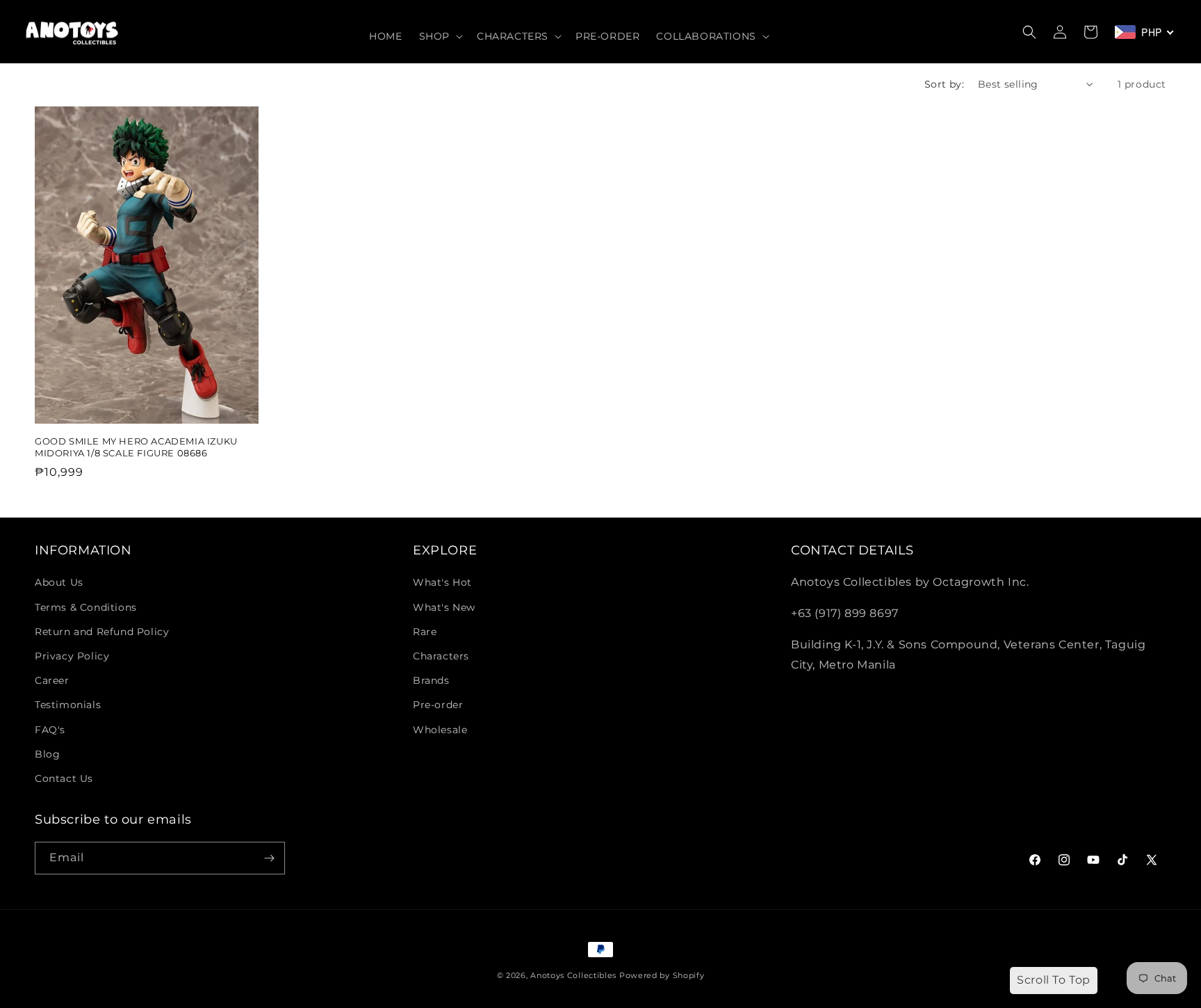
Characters (441, 656)
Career (52, 680)
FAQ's (50, 729)
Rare (424, 631)
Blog (47, 754)
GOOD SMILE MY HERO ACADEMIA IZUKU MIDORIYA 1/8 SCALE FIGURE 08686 (136, 446)
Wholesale (440, 729)
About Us (59, 582)
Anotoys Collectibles (573, 975)
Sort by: (944, 84)
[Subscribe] (269, 858)
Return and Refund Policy (102, 631)
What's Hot (442, 582)
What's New (444, 607)
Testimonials (68, 704)
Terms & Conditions (86, 607)
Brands (431, 680)
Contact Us (64, 778)
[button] (439, 36)
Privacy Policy (72, 656)
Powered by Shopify (662, 975)
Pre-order (438, 704)
